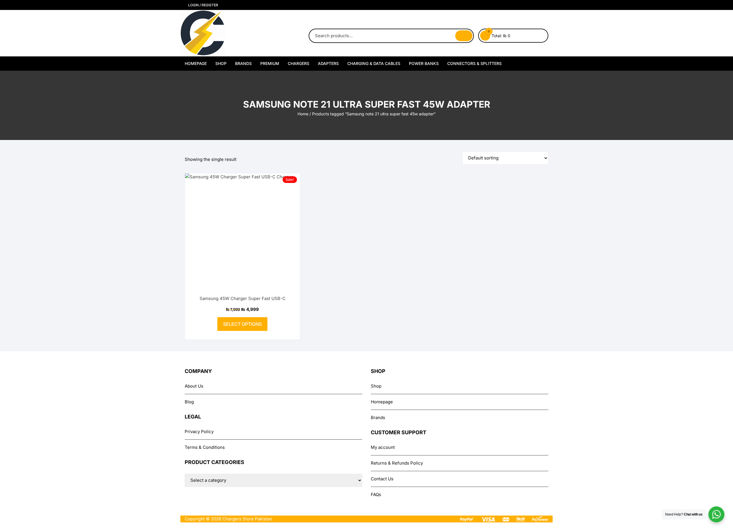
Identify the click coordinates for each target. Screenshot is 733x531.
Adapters (328, 63)
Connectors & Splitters (474, 63)
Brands (243, 63)
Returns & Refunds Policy (397, 463)
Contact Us (382, 478)
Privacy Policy (199, 431)
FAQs (376, 494)
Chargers (298, 63)
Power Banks (424, 63)
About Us (194, 386)
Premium (269, 63)
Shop (220, 63)
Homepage (196, 63)
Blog (189, 401)
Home (302, 113)
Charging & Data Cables (373, 63)
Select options (242, 324)
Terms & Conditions (205, 447)
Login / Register (202, 5)
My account (383, 447)
